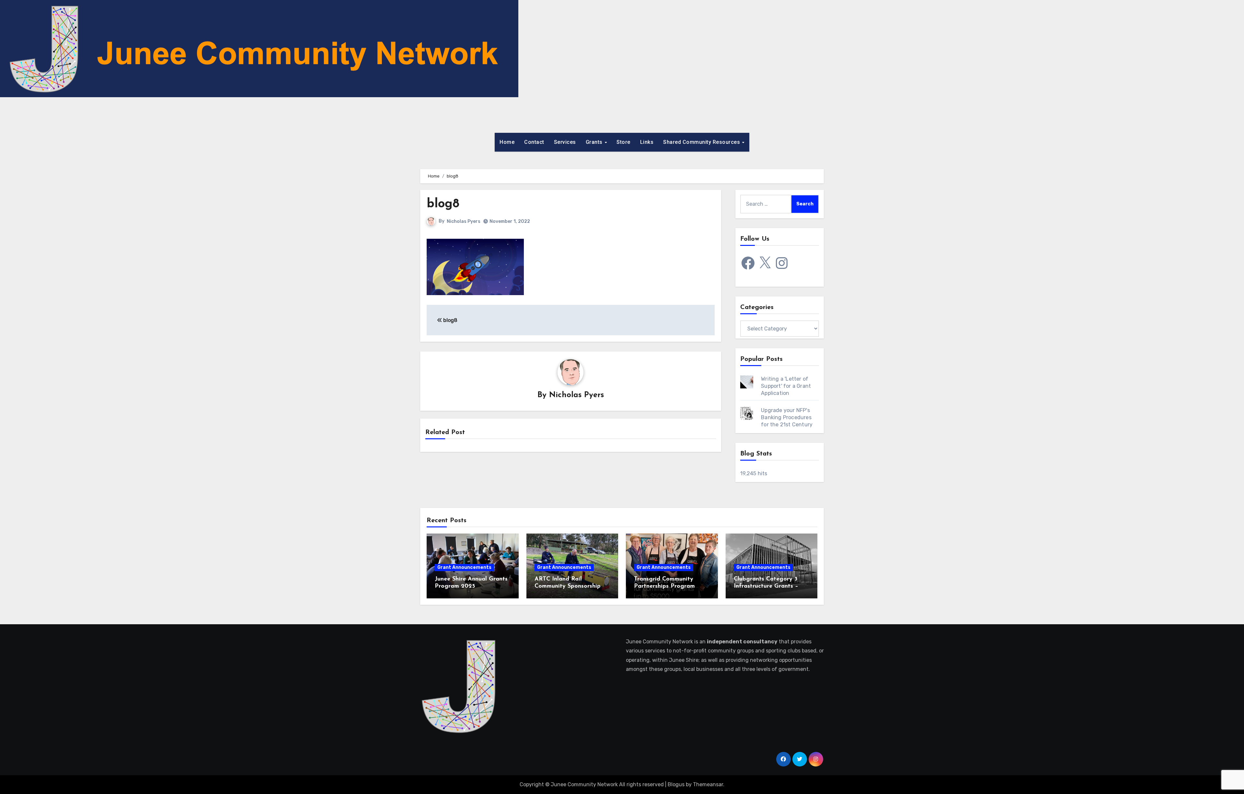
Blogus (676, 784)
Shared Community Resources (702, 142)
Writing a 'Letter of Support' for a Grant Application (786, 386)
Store (623, 142)
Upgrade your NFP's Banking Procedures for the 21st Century (786, 417)
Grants (595, 142)
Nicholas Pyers (463, 221)
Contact (534, 142)
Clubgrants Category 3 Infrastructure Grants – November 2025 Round (766, 586)
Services (565, 142)
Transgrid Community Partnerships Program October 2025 (664, 586)
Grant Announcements (464, 567)
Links (647, 142)
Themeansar (708, 784)
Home (507, 142)
